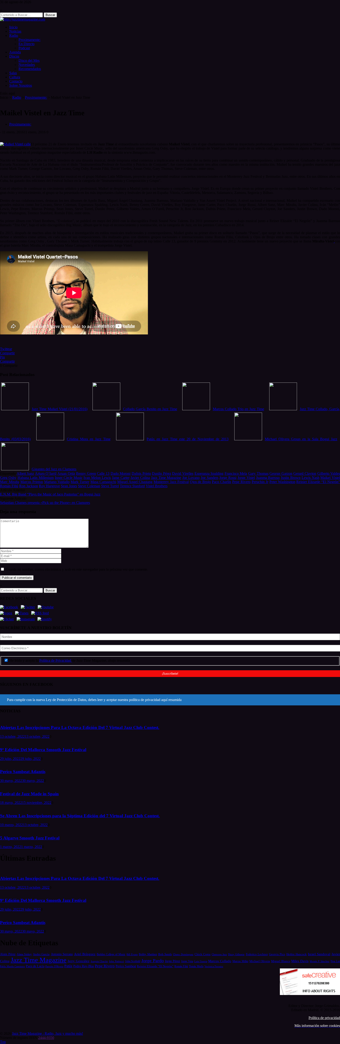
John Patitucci (116, 961)
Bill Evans (132, 954)
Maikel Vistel (330, 478)
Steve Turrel (110, 486)
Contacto (15, 81)
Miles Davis (300, 961)
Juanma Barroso (268, 478)
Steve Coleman (89, 486)
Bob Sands (165, 954)
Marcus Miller (240, 961)
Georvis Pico (277, 954)
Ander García (41, 954)
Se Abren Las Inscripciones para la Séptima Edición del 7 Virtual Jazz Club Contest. (80, 815)
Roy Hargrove (49, 486)
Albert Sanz (25, 473)
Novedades (27, 65)
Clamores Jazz (219, 954)
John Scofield (132, 961)
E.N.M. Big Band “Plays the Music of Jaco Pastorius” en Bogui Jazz (50, 494)
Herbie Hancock (296, 954)
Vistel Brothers (156, 486)
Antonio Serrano (62, 954)
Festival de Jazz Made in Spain (29, 793)
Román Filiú (9, 486)
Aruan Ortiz (66, 473)
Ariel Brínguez (85, 954)
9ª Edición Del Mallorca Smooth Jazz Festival (43, 749)
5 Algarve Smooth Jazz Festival (29, 838)
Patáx (68, 966)
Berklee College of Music (111, 954)
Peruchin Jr (260, 482)
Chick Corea (202, 954)
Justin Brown (290, 478)
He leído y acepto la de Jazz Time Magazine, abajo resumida (69, 660)
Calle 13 (103, 473)
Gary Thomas (258, 473)
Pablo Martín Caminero (12, 966)
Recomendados (30, 69)
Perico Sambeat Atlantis (22, 771)
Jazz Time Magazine (166, 478)
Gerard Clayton (304, 473)
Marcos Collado (219, 961)
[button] (170, 699)
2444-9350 (46, 1038)
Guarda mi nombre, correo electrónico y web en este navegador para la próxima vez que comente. (77, 569)
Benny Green (86, 473)
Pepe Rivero (241, 482)
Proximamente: (29, 40)
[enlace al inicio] (22, 19)
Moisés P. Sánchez (320, 961)
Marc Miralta (9, 482)
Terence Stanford (132, 486)
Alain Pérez (7, 954)
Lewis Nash (310, 478)
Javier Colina (140, 478)
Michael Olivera (259, 961)
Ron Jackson (28, 486)
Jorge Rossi (227, 478)
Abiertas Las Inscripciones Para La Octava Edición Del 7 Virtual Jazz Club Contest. (79, 727)
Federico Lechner (257, 954)
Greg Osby (8, 478)
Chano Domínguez (183, 954)
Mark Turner (80, 482)
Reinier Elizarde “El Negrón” (318, 482)
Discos (14, 56)
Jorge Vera (187, 961)
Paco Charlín (221, 482)
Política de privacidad (324, 1018)
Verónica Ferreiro (213, 966)
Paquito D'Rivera (54, 966)
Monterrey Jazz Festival (171, 482)
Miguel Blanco (280, 961)
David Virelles (182, 473)
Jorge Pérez (172, 961)
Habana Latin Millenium (36, 478)
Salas (13, 73)
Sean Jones (69, 486)
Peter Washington (282, 482)
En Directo (26, 44)
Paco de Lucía (35, 966)
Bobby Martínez (148, 954)
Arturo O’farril (46, 473)
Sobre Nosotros (20, 85)
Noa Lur (335, 961)
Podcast (24, 48)
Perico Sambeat (126, 966)
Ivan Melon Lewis (97, 478)
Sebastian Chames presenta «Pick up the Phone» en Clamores (45, 503)
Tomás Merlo (196, 966)
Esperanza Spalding (209, 473)
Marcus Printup (31, 482)
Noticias (15, 31)
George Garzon (280, 473)
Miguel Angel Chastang (134, 482)
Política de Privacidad (55, 660)
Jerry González (79, 961)
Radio (13, 35)
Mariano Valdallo (57, 482)
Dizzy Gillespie (236, 954)
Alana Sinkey (24, 954)
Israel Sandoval (319, 954)
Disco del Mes (29, 60)
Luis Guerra (200, 961)
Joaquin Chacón (99, 961)
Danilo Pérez (161, 473)
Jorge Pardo (152, 960)
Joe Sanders (209, 478)
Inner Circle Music (69, 478)
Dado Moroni (121, 473)
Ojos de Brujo (200, 482)
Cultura (14, 77)
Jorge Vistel (246, 478)
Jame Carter (121, 478)
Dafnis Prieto (141, 473)
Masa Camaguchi (103, 482)
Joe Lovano (191, 478)
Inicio (13, 27)
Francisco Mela (236, 473)
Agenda (15, 52)
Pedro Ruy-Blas (83, 966)
